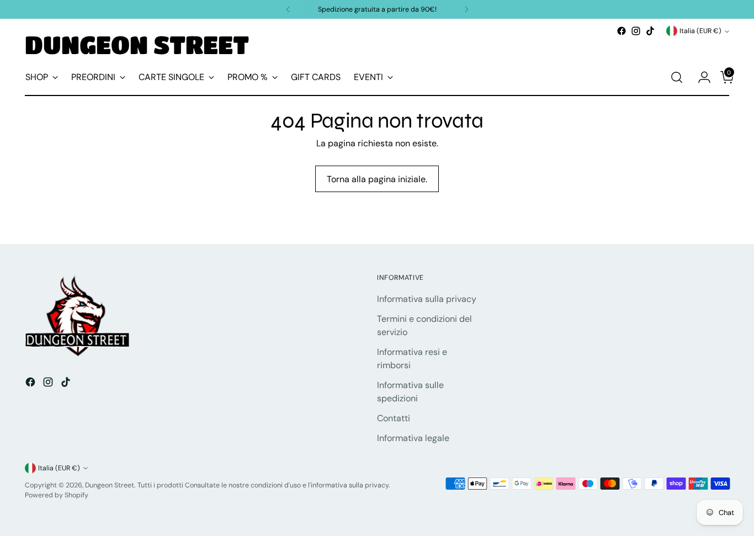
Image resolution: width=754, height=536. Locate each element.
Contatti (393, 418)
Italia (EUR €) (700, 30)
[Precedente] (288, 9)
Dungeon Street (109, 485)
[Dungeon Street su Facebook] (621, 31)
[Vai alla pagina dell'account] (700, 77)
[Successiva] (466, 9)
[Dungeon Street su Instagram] (636, 31)
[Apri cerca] (677, 77)
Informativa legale (413, 438)
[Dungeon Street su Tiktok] (650, 31)
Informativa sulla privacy (426, 299)
